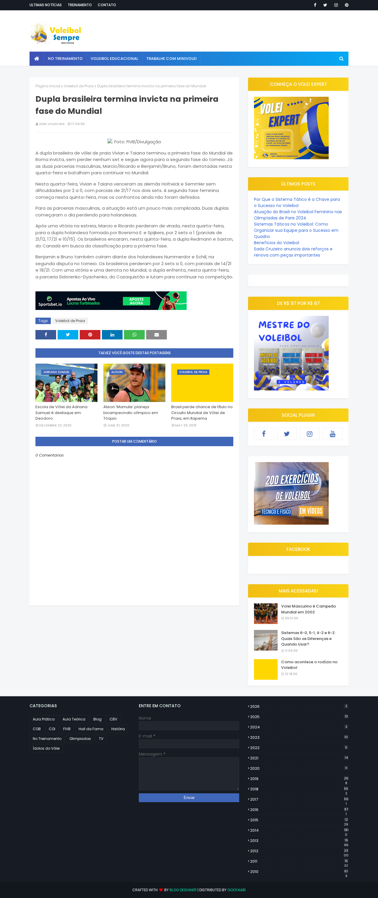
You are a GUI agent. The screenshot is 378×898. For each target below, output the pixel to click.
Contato (107, 4)
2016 (299, 810)
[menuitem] (37, 59)
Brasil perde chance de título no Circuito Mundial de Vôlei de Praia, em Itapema (202, 412)
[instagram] (336, 5)
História (118, 728)
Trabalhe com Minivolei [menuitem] (171, 58)
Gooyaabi (236, 889)
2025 (299, 717)
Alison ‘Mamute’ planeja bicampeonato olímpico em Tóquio (130, 412)
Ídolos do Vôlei (46, 748)
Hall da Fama (91, 728)
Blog (97, 719)
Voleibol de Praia (79, 85)
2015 (299, 820)
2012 (299, 851)
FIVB (67, 728)
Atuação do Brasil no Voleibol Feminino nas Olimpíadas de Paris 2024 (298, 215)
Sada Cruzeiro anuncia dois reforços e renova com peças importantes (293, 252)
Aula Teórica (74, 719)
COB (37, 728)
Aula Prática (44, 719)
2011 (299, 861)
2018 (299, 789)
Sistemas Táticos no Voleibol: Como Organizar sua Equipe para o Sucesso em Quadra (296, 230)
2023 (299, 737)
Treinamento (80, 4)
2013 (299, 841)
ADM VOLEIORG (52, 124)
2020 (298, 768)
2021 (299, 758)
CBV (113, 719)
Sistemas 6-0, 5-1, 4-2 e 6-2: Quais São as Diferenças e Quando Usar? (308, 638)
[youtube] (333, 434)
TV (101, 738)
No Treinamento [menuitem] (65, 58)
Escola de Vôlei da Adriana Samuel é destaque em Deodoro (61, 412)
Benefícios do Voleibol (276, 243)
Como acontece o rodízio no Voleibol (309, 665)
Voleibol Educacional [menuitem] (114, 58)
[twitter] (325, 5)
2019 (299, 779)
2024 (298, 727)
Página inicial (47, 85)
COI (52, 728)
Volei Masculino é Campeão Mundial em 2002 (308, 609)
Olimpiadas (80, 738)
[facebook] (315, 5)
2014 (299, 830)
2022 (298, 748)
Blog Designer (183, 889)
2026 (298, 706)
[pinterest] (345, 5)
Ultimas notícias (46, 4)
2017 (299, 799)
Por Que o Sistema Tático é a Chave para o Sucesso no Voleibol (297, 202)
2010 (299, 872)
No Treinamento (47, 738)
